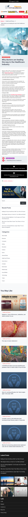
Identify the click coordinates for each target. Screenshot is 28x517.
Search (3, 200)
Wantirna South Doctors (9, 72)
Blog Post (3, 509)
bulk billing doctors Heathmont (16, 94)
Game (3, 252)
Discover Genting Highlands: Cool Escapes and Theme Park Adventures (13, 218)
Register (2, 504)
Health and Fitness (6, 57)
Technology (4, 275)
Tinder (3, 278)
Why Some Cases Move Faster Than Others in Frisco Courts (13, 222)
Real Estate (4, 266)
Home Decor (4, 261)
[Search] (25, 17)
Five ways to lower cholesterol (9, 341)
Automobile (4, 235)
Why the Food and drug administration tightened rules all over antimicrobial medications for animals (14, 446)
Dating (3, 244)
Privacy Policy (4, 512)
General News (5, 255)
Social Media (4, 272)
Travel (3, 280)
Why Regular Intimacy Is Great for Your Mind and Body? (14, 214)
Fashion (3, 249)
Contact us (3, 507)
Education (4, 247)
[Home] (2, 16)
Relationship (4, 269)
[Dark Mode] (22, 17)
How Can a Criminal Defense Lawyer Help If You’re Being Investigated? (13, 226)
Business (4, 238)
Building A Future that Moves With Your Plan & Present (13, 211)
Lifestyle (4, 263)
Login (2, 501)
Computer (4, 241)
